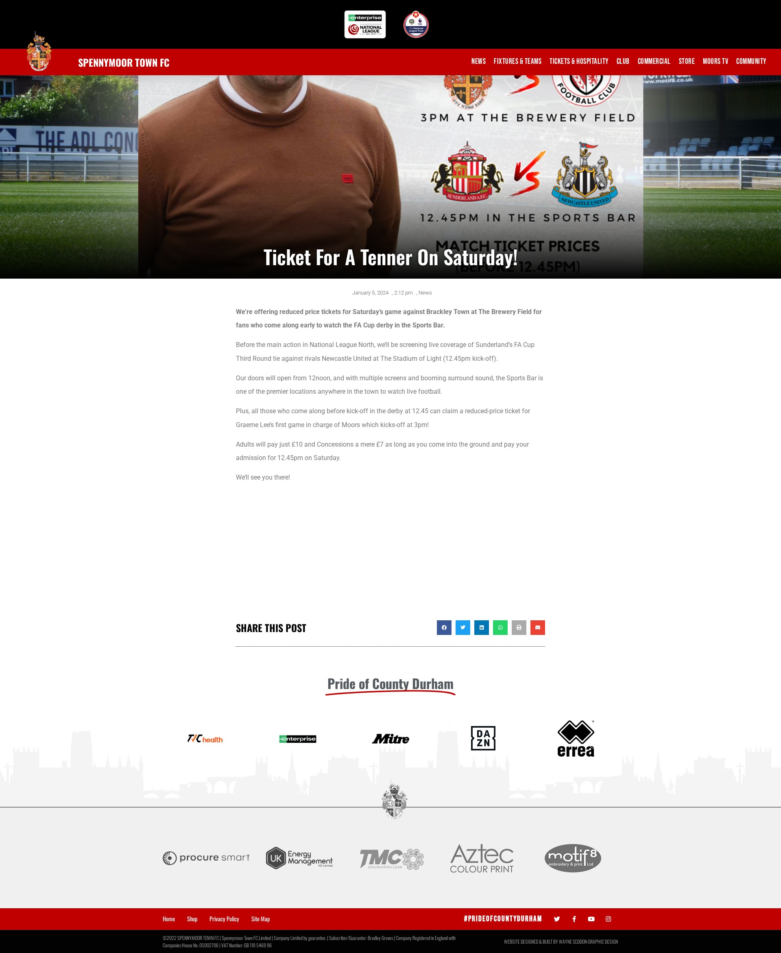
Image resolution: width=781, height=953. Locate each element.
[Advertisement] (390, 555)
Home (169, 919)
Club (623, 61)
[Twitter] (557, 919)
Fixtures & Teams (517, 61)
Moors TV (715, 61)
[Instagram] (608, 919)
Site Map (260, 919)
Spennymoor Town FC (124, 62)
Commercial (654, 61)
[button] (444, 627)
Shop (192, 919)
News (478, 61)
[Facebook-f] (574, 919)
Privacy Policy (224, 919)
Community (751, 61)
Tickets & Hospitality (579, 61)
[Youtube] (591, 919)
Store (687, 61)
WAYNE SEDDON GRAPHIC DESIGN (588, 941)
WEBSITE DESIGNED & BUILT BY (531, 941)
